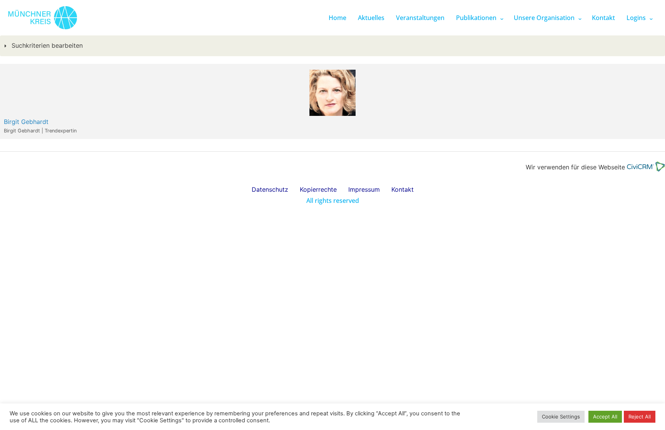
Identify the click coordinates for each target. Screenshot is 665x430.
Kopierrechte (318, 189)
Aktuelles (371, 17)
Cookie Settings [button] (561, 416)
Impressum (364, 189)
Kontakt (603, 17)
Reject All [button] (639, 416)
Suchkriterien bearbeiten (46, 45)
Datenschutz (270, 189)
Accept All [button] (605, 416)
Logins (636, 17)
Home (337, 17)
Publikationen (476, 17)
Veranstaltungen (420, 17)
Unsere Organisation (544, 17)
